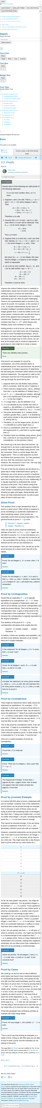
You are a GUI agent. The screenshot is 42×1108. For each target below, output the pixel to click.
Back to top (4, 1060)
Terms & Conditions (7, 1098)
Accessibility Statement (21, 1098)
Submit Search (5, 42)
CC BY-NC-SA (33, 1050)
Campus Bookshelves (25, 157)
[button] (7, 122)
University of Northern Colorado (17, 172)
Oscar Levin (11, 170)
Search (4, 1105)
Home (10, 157)
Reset (3, 56)
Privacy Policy (32, 1096)
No (11, 1077)
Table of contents (9, 177)
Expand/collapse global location (40, 157)
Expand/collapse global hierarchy (3, 157)
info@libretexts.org (22, 1100)
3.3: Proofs (14, 1048)
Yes (5, 1077)
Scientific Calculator (10, 108)
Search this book (5, 36)
